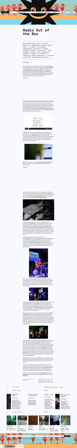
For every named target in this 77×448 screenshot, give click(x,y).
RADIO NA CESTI (25, 62)
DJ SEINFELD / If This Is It (11, 429)
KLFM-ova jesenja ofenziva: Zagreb (53, 387)
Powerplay (30, 426)
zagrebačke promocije (38, 70)
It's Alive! (52, 426)
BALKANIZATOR (63, 426)
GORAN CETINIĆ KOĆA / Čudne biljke (65, 430)
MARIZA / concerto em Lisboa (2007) (54, 430)
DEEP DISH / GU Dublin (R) (43, 429)
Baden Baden (36, 342)
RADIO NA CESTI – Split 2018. (33, 395)
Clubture (47, 379)
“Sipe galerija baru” (32, 223)
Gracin (34, 227)
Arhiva (46, 412)
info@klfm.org (9, 439)
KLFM (5, 12)
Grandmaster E (47, 226)
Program (38, 12)
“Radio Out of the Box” (40, 72)
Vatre (19, 426)
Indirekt (45, 380)
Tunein (68, 438)
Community (47, 12)
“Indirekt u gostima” (39, 238)
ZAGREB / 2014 (48, 394)
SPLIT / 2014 (15, 387)
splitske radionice (29, 70)
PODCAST (63, 12)
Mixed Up (40, 426)
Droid (39, 314)
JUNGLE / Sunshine (31, 429)
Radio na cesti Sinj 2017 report (65, 396)
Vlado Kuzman (34, 278)
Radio (55, 12)
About (71, 12)
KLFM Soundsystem (44, 381)
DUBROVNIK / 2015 (15, 395)
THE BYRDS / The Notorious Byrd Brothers (21, 430)
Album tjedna (9, 426)
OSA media (47, 381)
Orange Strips (37, 303)
